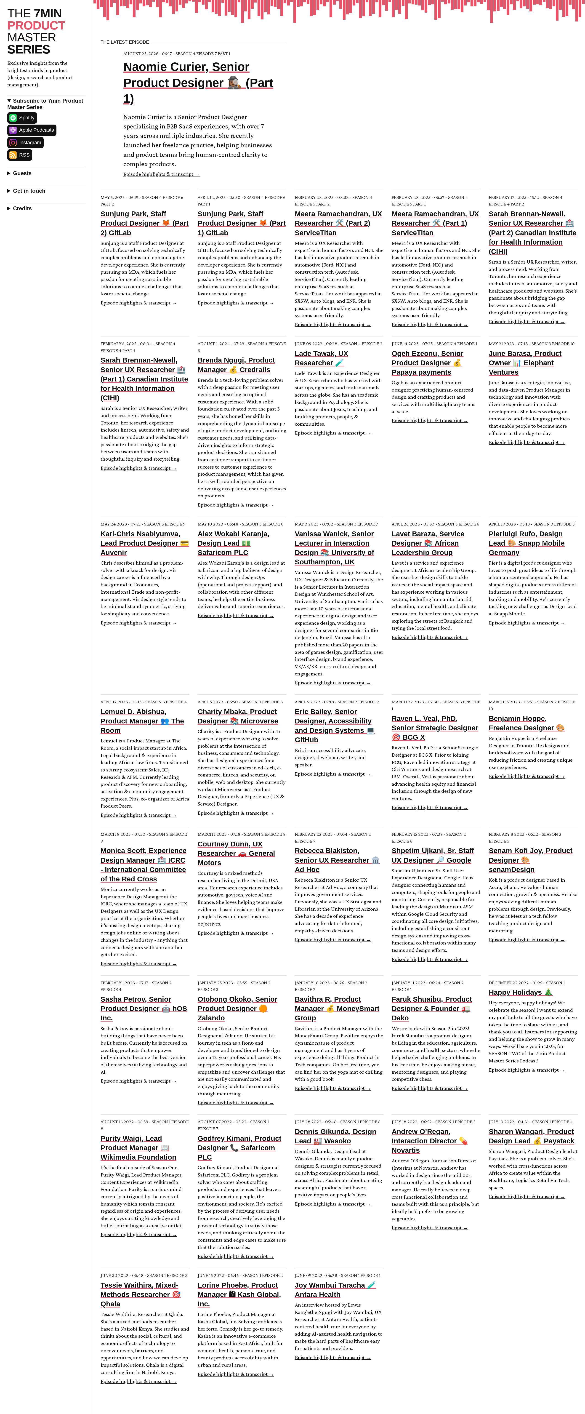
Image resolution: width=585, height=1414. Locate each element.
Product (36, 31)
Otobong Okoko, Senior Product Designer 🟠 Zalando (237, 1008)
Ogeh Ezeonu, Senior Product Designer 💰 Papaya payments (427, 362)
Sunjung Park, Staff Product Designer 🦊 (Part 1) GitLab (242, 223)
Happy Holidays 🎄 (521, 992)
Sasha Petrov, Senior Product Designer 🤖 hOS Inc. (144, 1008)
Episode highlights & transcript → (161, 174)
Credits (22, 208)
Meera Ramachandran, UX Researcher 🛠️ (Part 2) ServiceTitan (338, 223)
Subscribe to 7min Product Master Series (45, 104)
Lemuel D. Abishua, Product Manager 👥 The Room (142, 721)
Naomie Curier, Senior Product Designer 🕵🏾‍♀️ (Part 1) (198, 82)
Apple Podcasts (36, 130)
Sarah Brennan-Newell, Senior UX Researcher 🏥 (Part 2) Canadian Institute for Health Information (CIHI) (532, 233)
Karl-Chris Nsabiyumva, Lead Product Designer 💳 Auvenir (145, 543)
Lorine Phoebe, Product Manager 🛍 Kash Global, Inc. (239, 1294)
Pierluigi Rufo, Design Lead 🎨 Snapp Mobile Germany (527, 543)
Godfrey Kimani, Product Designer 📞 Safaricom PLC (239, 1147)
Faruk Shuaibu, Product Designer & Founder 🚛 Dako (432, 1008)
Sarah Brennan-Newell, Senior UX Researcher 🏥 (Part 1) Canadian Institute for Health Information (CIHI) (144, 379)
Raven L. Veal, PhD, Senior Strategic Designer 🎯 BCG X (435, 728)
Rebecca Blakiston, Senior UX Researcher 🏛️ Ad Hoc (337, 860)
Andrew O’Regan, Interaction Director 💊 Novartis (430, 1141)
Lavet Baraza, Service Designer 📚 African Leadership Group (428, 543)
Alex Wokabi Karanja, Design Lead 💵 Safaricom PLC (233, 543)
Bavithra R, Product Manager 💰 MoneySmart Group (337, 1008)
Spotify (27, 117)
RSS (24, 155)
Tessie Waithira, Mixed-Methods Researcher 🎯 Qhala (141, 1294)
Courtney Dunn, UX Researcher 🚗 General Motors (236, 853)
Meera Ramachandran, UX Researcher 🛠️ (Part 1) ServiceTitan (435, 223)
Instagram (30, 142)
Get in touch (29, 191)
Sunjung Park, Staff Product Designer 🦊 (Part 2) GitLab (145, 223)
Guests (22, 173)
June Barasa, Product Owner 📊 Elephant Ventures (525, 362)
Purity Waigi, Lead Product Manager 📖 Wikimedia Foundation (138, 1147)
